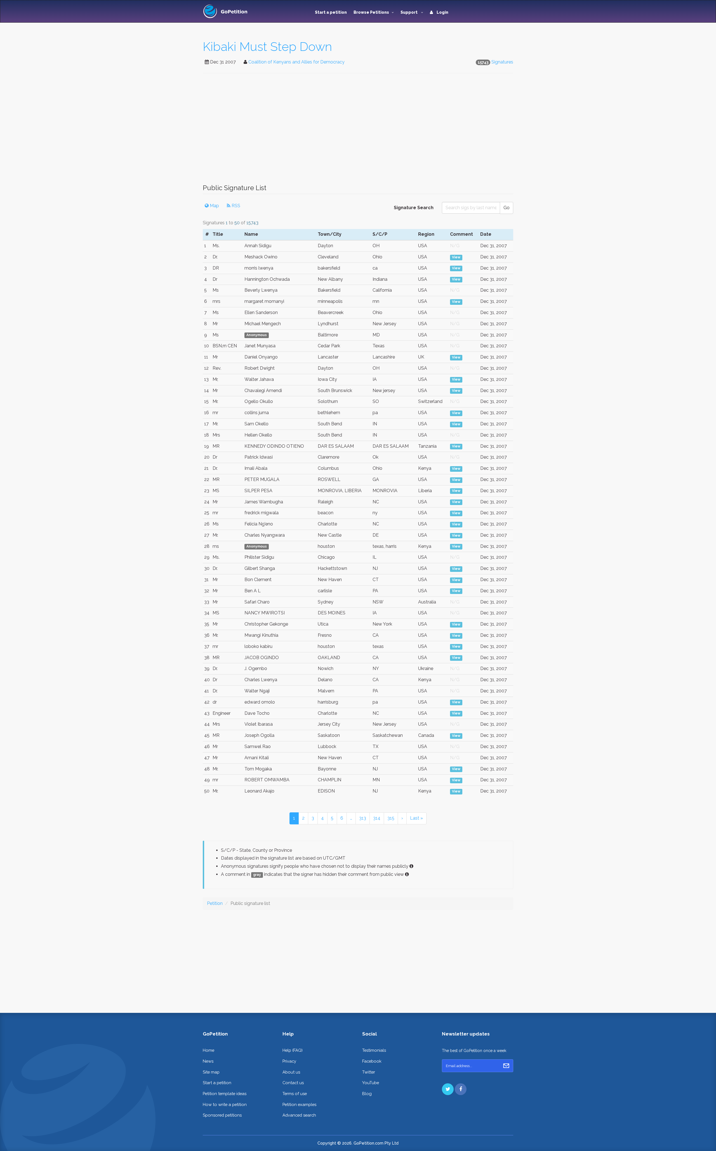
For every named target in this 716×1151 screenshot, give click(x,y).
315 (390, 818)
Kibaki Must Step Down (267, 46)
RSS (235, 205)
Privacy (289, 1061)
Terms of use (294, 1093)
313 (362, 818)
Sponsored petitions (222, 1115)
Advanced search (299, 1115)
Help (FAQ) (292, 1050)
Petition (215, 903)
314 (376, 818)
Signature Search (414, 207)
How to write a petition (225, 1104)
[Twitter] (448, 1089)
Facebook (371, 1061)
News (208, 1061)
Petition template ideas (224, 1093)
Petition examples (299, 1104)
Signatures (502, 62)
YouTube (370, 1082)
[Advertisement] (358, 131)
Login (442, 12)
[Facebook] (461, 1089)
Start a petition (331, 12)
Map (214, 205)
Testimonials (374, 1050)
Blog (367, 1093)
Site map (211, 1072)
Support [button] (409, 12)
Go (506, 207)
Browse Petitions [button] (371, 12)
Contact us (293, 1082)
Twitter (368, 1072)
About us (291, 1072)
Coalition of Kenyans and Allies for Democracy (296, 62)
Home (208, 1050)
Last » (416, 818)
